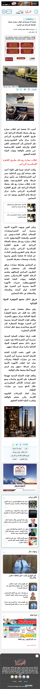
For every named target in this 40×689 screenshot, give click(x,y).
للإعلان (20, 681)
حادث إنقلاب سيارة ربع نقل (20, 452)
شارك (33, 89)
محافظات (29, 19)
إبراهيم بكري (32, 32)
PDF (7, 11)
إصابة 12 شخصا (17, 448)
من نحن (25, 681)
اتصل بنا (14, 681)
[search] (4, 11)
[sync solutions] (28, 686)
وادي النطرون (23, 459)
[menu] (36, 11)
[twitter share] (24, 89)
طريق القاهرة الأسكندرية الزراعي (20, 455)
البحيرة (14, 459)
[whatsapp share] (21, 89)
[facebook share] (28, 89)
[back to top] (37, 655)
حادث (26, 448)
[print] (17, 89)
